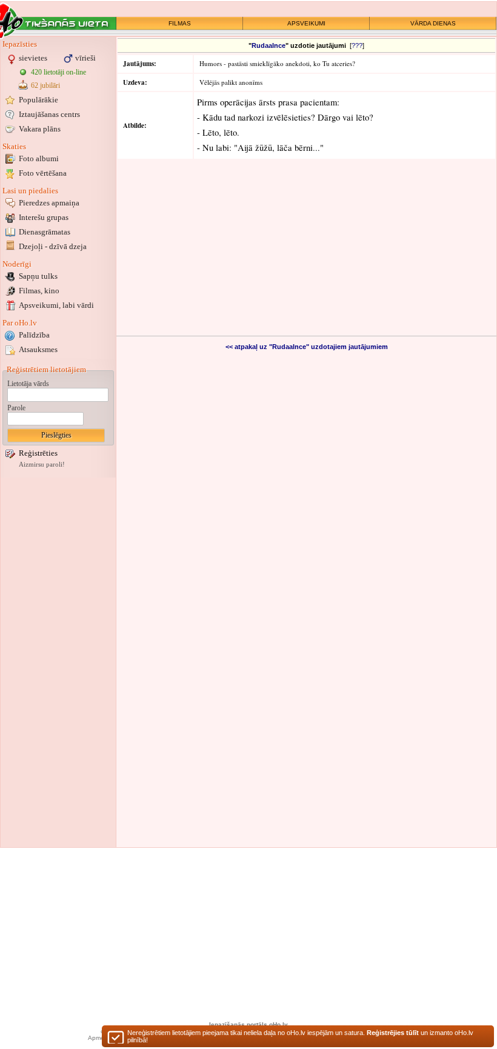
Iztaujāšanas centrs (49, 114)
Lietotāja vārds (28, 383)
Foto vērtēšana (43, 173)
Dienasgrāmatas (44, 231)
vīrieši (85, 57)
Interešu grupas (43, 217)
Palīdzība (34, 334)
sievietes (33, 57)
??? (357, 45)
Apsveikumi (56, 305)
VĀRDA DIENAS (433, 23)
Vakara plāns (40, 128)
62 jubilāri (45, 85)
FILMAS (179, 23)
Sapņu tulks (38, 276)
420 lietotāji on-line (58, 72)
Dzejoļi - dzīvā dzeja (53, 246)
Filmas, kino (39, 290)
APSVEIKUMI (306, 23)
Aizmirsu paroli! (42, 464)
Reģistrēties (38, 453)
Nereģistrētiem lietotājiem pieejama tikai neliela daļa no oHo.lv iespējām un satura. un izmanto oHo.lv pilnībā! (300, 1036)
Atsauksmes (38, 349)
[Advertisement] (58, 662)
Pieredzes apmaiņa (49, 202)
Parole (16, 408)
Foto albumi (39, 158)
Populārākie (38, 99)
